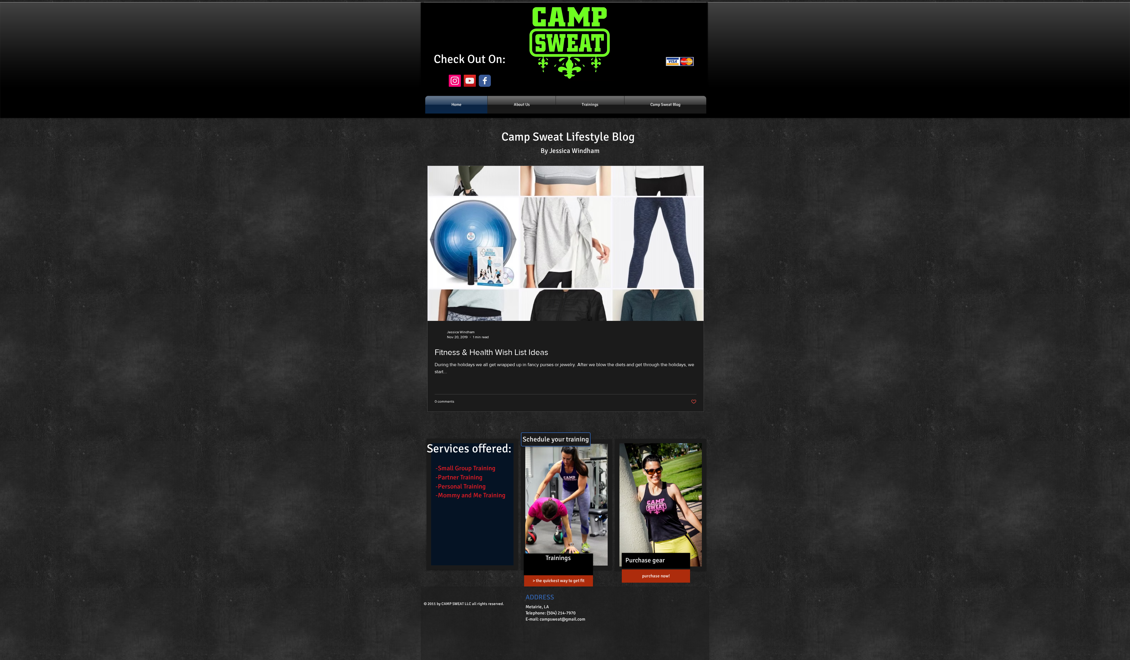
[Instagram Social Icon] (455, 81)
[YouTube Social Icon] (470, 81)
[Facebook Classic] (485, 81)
